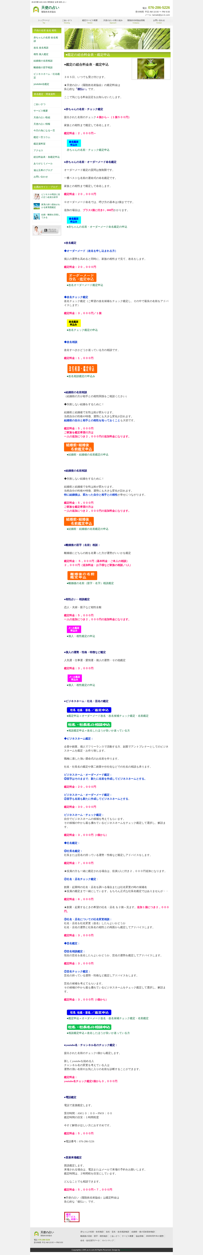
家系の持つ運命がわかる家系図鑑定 (50, 205)
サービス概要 (41, 110)
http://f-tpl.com (126, 1250)
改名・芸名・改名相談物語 (117, 1232)
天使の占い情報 (42, 124)
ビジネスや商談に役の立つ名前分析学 (50, 195)
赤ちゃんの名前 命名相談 (46, 39)
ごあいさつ (39, 104)
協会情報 (140, 1236)
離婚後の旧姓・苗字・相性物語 (93, 1236)
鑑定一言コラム (42, 137)
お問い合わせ (41, 176)
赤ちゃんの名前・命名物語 (92, 1232)
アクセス (38, 150)
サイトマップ (108, 1240)
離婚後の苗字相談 (43, 67)
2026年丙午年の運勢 (155, 1236)
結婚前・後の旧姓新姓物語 (143, 1232)
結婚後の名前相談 (43, 60)
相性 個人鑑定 (41, 54)
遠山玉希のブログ (43, 170)
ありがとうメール (43, 163)
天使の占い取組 (42, 117)
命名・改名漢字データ (90, 1240)
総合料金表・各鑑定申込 (47, 157)
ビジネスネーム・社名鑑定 (47, 76)
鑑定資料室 (39, 143)
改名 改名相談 (41, 47)
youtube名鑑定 (41, 84)
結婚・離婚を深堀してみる (50, 216)
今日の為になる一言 (44, 130)
